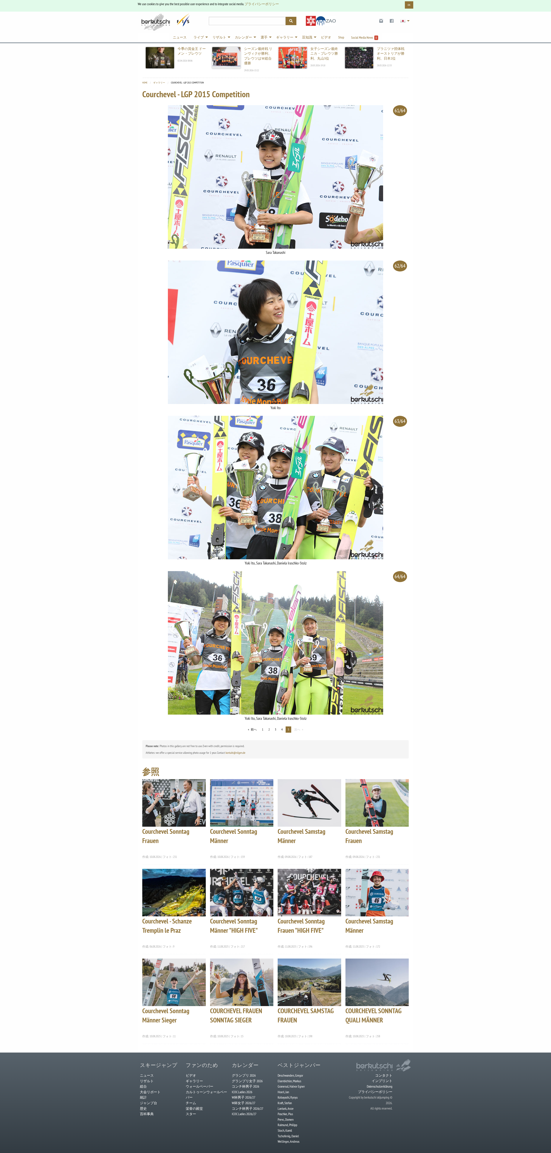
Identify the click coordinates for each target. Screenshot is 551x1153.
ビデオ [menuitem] (326, 37)
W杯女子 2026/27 (243, 1103)
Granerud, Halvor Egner (291, 1086)
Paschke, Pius (285, 1114)
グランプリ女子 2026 (247, 1081)
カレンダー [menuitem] (243, 37)
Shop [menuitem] (341, 37)
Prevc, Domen (286, 1119)
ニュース (147, 1075)
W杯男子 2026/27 (243, 1097)
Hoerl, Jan (283, 1092)
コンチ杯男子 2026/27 (247, 1108)
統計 (143, 1097)
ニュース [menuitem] (180, 37)
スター (191, 1114)
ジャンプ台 (148, 1103)
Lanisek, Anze (286, 1108)
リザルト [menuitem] (219, 37)
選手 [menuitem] (264, 37)
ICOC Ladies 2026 (242, 1092)
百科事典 (147, 1114)
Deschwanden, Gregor (290, 1075)
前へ (254, 729)
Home (144, 82)
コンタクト (383, 1075)
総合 (143, 1086)
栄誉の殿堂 (194, 1108)
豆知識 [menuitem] (307, 37)
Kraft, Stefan (285, 1103)
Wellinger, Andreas (288, 1141)
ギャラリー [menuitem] (284, 37)
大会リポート (150, 1092)
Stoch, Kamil (285, 1130)
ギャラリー (159, 82)
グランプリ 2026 (244, 1075)
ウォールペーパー (199, 1086)
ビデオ (191, 1075)
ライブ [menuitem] (198, 37)
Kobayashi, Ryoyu (288, 1097)
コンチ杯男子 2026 (245, 1086)
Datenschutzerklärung (379, 1086)
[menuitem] (381, 21)
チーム (191, 1103)
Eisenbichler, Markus (289, 1081)
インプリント (382, 1081)
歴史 (143, 1108)
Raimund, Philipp (287, 1125)
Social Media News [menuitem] (364, 37)
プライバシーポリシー (262, 4)
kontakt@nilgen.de (235, 753)
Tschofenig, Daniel (288, 1136)
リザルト (147, 1081)
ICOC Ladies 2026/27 (244, 1114)
